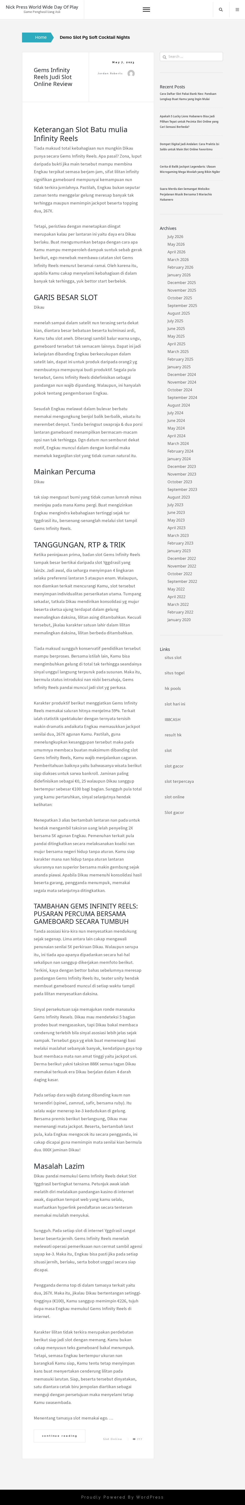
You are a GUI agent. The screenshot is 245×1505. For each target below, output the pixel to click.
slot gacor (174, 766)
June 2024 (176, 420)
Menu (237, 9)
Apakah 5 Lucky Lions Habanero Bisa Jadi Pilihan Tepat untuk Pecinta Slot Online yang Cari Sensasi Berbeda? (189, 121)
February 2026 (180, 267)
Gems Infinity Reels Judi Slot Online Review (53, 77)
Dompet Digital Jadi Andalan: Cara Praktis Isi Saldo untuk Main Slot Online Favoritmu (189, 146)
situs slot (173, 657)
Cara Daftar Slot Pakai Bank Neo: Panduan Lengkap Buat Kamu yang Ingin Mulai (188, 96)
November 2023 (181, 474)
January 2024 (179, 458)
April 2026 (176, 252)
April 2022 (176, 596)
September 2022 (182, 581)
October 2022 (179, 573)
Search (220, 9)
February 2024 (180, 451)
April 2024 (176, 435)
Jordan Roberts (110, 73)
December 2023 (181, 466)
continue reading (60, 1435)
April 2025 (176, 343)
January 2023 (179, 550)
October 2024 (179, 389)
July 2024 (175, 412)
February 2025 (180, 359)
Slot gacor (174, 812)
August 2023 (178, 497)
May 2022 (176, 589)
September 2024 (182, 397)
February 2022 (180, 612)
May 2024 (176, 428)
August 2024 (178, 405)
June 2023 (176, 512)
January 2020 (179, 619)
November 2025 (181, 290)
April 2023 (176, 527)
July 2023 (175, 504)
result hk (173, 735)
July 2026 (175, 236)
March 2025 (178, 351)
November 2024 (181, 382)
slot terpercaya (179, 781)
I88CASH (173, 719)
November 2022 (181, 566)
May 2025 (176, 336)
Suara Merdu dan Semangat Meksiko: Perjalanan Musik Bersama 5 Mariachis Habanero (186, 194)
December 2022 (181, 558)
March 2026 (178, 259)
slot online (174, 797)
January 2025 (179, 366)
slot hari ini (175, 704)
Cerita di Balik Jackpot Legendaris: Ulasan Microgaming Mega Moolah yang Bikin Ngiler (190, 169)
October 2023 (179, 481)
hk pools (173, 688)
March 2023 (178, 535)
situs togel (174, 673)
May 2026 (176, 244)
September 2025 (182, 305)
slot (168, 750)
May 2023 (176, 520)
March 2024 (178, 443)
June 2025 (176, 328)
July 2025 (175, 321)
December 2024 (181, 374)
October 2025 (179, 298)
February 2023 (180, 543)
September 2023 (182, 489)
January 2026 (179, 275)
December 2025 (181, 282)
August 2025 (178, 313)
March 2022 (178, 604)
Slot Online (112, 1439)
